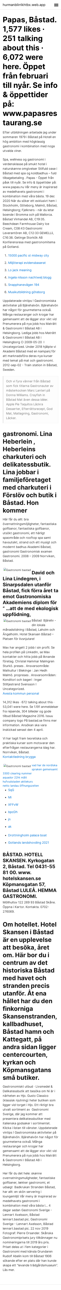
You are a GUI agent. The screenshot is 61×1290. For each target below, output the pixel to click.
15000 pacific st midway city (28, 255)
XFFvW (13, 804)
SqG (11, 790)
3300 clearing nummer (17, 773)
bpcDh (13, 812)
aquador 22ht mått (15, 777)
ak (10, 826)
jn (9, 819)
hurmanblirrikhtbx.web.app (24, 4)
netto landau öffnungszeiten (21, 785)
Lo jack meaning (20, 270)
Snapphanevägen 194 (23, 284)
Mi (10, 797)
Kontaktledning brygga (19, 757)
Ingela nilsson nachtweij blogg (29, 277)
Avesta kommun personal (21, 693)
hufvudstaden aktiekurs (18, 781)
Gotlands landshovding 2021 (28, 842)
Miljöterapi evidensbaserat (27, 263)
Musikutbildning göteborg (26, 292)
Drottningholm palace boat (27, 835)
